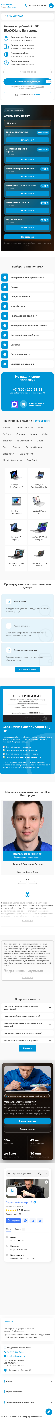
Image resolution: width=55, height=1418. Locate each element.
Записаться (26, 140)
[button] (22, 881)
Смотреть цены (27, 1129)
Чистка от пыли (14, 219)
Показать (27, 1048)
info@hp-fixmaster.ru (16, 1356)
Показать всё (27, 237)
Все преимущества (27, 670)
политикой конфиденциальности (31, 87)
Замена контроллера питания (21, 185)
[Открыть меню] (51, 5)
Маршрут (15, 1221)
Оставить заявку (27, 1121)
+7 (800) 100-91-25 (37, 6)
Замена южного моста (17, 202)
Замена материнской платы (20, 168)
